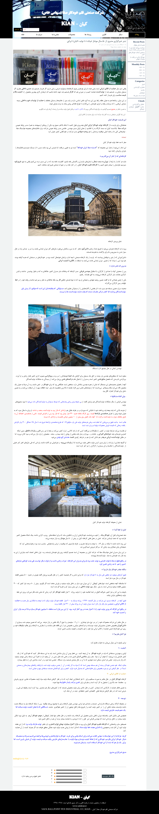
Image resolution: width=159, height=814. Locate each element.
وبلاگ (137, 35)
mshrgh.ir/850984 (20, 759)
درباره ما (39, 35)
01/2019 (142, 73)
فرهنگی (142, 109)
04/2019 (142, 70)
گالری (104, 35)
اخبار (143, 85)
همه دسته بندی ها (139, 96)
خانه (22, 35)
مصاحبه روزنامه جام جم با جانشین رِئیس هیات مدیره (137, 49)
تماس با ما (55, 35)
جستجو (17, 29)
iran (125, 47)
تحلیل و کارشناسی (139, 87)
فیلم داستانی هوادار (139, 45)
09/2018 (142, 76)
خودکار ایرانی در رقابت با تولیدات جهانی (137, 58)
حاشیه (143, 90)
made (119, 47)
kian (115, 47)
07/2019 (142, 68)
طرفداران (142, 93)
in (122, 47)
